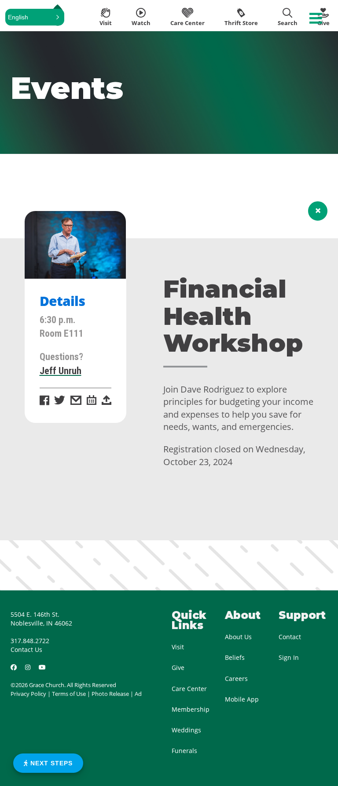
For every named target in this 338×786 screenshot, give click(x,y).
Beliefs (235, 657)
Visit (178, 647)
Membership (190, 709)
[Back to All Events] (317, 211)
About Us (238, 637)
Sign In (289, 657)
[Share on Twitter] (59, 401)
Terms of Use (69, 694)
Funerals (184, 750)
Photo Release (110, 694)
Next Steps (50, 763)
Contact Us (26, 649)
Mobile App (242, 699)
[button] (35, 17)
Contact (290, 637)
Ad (138, 694)
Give (178, 667)
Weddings (186, 730)
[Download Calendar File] (91, 401)
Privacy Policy (28, 694)
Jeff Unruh (60, 370)
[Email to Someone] (75, 401)
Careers (236, 678)
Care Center (189, 688)
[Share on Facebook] (44, 401)
